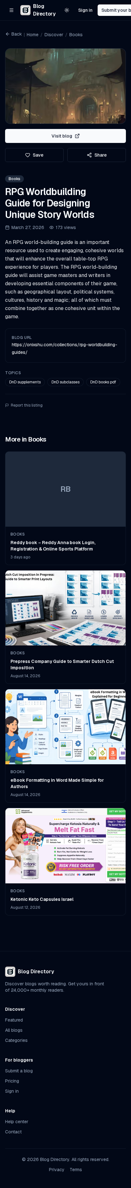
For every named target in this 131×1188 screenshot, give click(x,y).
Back (16, 34)
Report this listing (27, 405)
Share (100, 155)
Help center (16, 1121)
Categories (16, 1040)
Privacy (57, 1169)
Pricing (12, 1081)
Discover (54, 34)
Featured (14, 1020)
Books (76, 34)
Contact (13, 1132)
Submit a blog (19, 1071)
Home (32, 34)
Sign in (85, 10)
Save (38, 155)
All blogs (14, 1030)
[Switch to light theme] (66, 10)
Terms (76, 1169)
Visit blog (62, 136)
